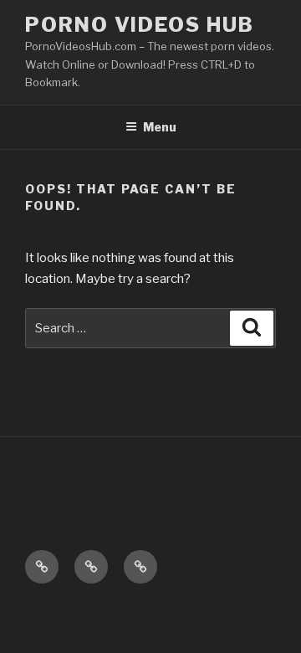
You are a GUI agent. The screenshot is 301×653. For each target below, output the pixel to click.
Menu (159, 127)
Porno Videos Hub (139, 25)
